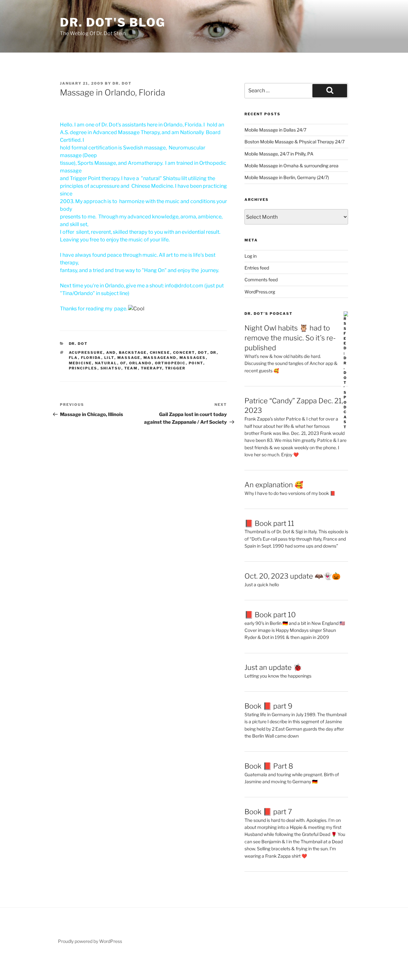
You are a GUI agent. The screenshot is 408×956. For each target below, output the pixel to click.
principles (83, 368)
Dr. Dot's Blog (112, 22)
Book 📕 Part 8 (268, 766)
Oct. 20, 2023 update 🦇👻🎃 (292, 576)
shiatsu (110, 368)
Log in (250, 256)
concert (184, 352)
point (196, 363)
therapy (151, 368)
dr (213, 352)
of (123, 363)
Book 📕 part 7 (268, 812)
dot (203, 352)
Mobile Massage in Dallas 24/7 (275, 130)
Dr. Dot (122, 83)
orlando (140, 363)
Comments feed (261, 279)
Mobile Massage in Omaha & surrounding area (291, 165)
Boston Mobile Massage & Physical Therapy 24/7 (294, 141)
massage (129, 357)
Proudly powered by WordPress (90, 941)
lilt (109, 357)
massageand (160, 357)
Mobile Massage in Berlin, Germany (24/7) (286, 177)
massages (192, 357)
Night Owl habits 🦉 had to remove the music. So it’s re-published (290, 338)
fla (73, 357)
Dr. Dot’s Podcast (268, 313)
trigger (175, 368)
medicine (80, 363)
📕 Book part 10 (270, 615)
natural (106, 363)
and (111, 352)
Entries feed (256, 267)
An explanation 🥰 (273, 485)
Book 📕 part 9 (268, 706)
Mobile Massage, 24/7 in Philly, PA (278, 153)
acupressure (86, 352)
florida (91, 357)
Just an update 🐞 (273, 667)
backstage (133, 352)
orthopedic (170, 363)
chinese (160, 352)
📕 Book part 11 (269, 523)
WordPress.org (259, 291)
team (131, 368)
